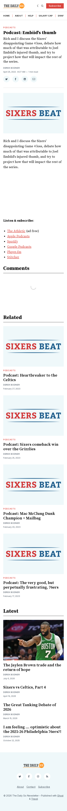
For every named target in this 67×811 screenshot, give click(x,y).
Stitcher (13, 257)
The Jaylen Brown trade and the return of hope (32, 667)
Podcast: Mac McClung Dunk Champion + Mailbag (29, 516)
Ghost (60, 795)
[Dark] (38, 6)
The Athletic (16, 231)
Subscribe (55, 5)
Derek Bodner (11, 68)
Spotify (12, 242)
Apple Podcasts (18, 236)
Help (31, 16)
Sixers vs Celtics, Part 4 (24, 687)
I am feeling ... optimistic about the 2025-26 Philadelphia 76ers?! (32, 729)
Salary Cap (46, 16)
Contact (31, 786)
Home (6, 16)
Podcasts (9, 27)
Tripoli (34, 798)
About (19, 16)
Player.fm (14, 252)
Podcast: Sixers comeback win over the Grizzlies (30, 447)
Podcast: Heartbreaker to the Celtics (30, 377)
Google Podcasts (19, 247)
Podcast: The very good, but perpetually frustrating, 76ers (31, 585)
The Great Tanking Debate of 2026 (29, 707)
